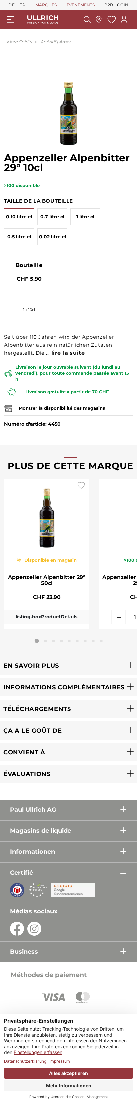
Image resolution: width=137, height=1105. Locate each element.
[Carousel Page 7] (85, 641)
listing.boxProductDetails (46, 617)
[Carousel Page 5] (69, 641)
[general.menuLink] (10, 19)
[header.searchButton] (87, 19)
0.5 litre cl (19, 237)
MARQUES (46, 4)
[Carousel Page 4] (61, 641)
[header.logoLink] (42, 19)
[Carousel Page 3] (53, 641)
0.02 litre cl (52, 237)
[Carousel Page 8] (93, 641)
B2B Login (116, 4)
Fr (22, 4)
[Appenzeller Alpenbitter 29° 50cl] (46, 514)
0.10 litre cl (19, 217)
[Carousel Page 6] (77, 641)
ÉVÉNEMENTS (81, 4)
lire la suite (68, 353)
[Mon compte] (124, 19)
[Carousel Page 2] (45, 641)
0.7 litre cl (52, 217)
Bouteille (29, 265)
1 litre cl (85, 217)
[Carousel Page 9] (101, 641)
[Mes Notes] (111, 19)
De (11, 4)
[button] (68, 665)
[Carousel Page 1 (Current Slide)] (37, 641)
